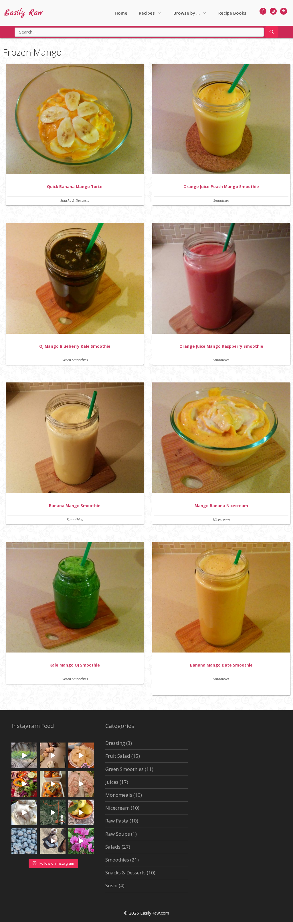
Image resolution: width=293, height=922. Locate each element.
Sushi (111, 885)
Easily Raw (23, 13)
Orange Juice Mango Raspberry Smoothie (221, 346)
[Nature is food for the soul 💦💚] (24, 755)
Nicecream (221, 519)
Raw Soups (117, 834)
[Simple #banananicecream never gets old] (24, 812)
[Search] (271, 32)
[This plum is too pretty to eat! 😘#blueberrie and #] (81, 812)
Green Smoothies (75, 359)
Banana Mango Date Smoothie (221, 665)
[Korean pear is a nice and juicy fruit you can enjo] (52, 755)
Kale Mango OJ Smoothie (75, 665)
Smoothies (221, 200)
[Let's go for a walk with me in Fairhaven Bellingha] (52, 812)
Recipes (147, 13)
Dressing (115, 743)
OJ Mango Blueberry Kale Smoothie (74, 346)
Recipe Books (232, 13)
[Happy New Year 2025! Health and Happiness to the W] (81, 755)
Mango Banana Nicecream (221, 505)
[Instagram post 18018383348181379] (52, 840)
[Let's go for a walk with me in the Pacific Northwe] (81, 840)
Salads (112, 846)
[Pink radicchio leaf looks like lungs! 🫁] (81, 784)
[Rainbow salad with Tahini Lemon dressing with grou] (24, 784)
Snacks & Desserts (74, 200)
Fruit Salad (117, 756)
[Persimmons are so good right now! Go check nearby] (52, 784)
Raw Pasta (116, 820)
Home (121, 13)
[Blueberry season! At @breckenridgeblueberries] (24, 840)
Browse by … (186, 13)
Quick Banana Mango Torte (74, 186)
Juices (111, 782)
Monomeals (118, 795)
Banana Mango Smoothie (74, 505)
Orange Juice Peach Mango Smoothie (221, 186)
